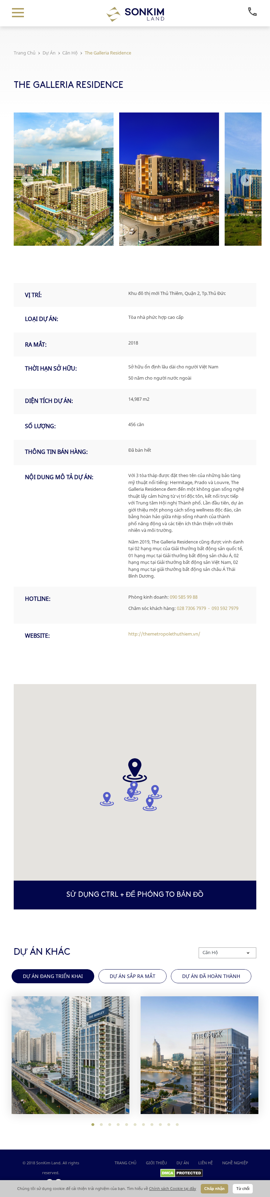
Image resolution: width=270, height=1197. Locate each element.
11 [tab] (177, 1124)
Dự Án (49, 53)
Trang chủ (125, 1162)
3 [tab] (109, 1124)
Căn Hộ (70, 53)
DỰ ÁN (182, 1162)
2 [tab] (101, 1124)
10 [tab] (168, 1124)
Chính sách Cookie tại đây (172, 1188)
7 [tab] (143, 1124)
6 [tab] (135, 1124)
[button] (150, 804)
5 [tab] (126, 1124)
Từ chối (242, 1188)
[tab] (53, 976)
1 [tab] (92, 1124)
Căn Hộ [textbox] (210, 952)
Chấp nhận (214, 1188)
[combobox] (227, 952)
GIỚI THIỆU (156, 1162)
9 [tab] (160, 1124)
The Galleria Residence (108, 53)
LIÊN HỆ (205, 1162)
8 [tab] (151, 1124)
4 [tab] (118, 1124)
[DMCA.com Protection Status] (181, 1172)
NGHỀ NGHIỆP (235, 1162)
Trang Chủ (25, 53)
